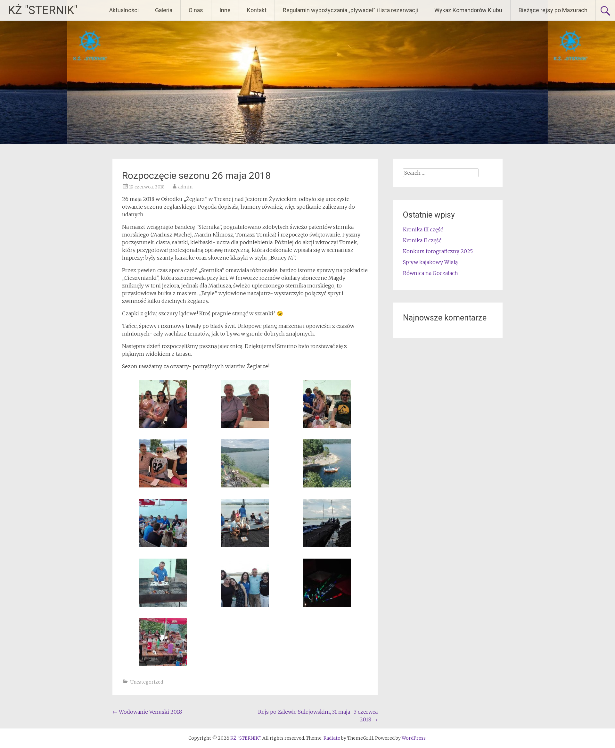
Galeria (163, 10)
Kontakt (256, 10)
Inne (225, 10)
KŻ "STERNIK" (43, 10)
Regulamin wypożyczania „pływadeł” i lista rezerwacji (350, 10)
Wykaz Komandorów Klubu (468, 10)
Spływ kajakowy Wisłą (430, 262)
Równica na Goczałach (430, 273)
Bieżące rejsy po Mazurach (553, 10)
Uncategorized (146, 682)
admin (185, 187)
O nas (196, 10)
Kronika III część (423, 229)
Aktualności (124, 10)
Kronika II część (422, 240)
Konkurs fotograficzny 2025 (438, 251)
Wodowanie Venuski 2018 (147, 712)
